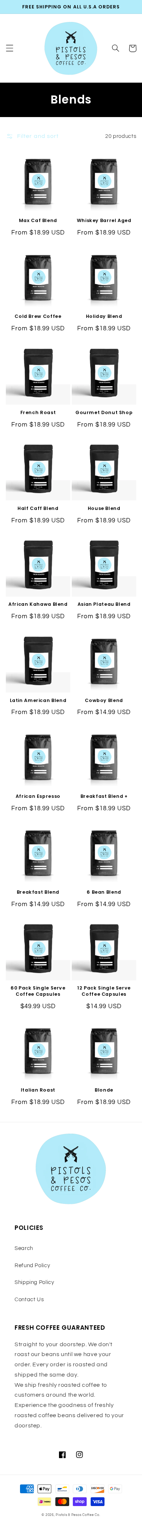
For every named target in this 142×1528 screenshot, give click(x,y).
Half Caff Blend (37, 508)
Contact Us (29, 1299)
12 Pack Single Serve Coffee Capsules (104, 991)
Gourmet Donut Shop (104, 413)
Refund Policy (32, 1265)
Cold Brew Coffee (38, 316)
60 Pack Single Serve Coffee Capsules (38, 991)
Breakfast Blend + (104, 796)
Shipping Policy (34, 1282)
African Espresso (38, 796)
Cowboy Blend (104, 700)
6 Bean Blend (104, 892)
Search (24, 1248)
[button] (9, 48)
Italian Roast (38, 1090)
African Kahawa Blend (38, 604)
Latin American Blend (38, 700)
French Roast (38, 413)
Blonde (104, 1090)
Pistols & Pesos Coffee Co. (78, 1515)
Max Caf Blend (38, 221)
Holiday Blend (104, 316)
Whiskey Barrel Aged (104, 221)
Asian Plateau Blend (104, 604)
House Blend (104, 508)
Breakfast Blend (38, 892)
